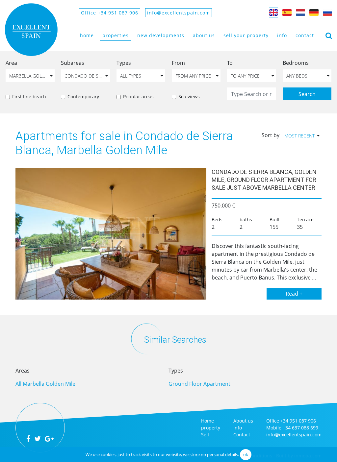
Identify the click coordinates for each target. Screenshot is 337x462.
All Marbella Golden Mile (45, 383)
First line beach (29, 96)
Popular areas (138, 96)
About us (204, 35)
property (210, 428)
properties (115, 35)
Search (307, 94)
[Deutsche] (314, 12)
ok (245, 454)
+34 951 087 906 (298, 421)
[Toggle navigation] (328, 35)
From (178, 62)
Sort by (270, 135)
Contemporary (83, 96)
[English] (273, 12)
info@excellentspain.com (178, 13)
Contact (305, 35)
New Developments (160, 35)
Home (87, 35)
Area (11, 62)
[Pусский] (327, 12)
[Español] (287, 12)
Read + (294, 293)
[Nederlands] (300, 12)
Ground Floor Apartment (199, 383)
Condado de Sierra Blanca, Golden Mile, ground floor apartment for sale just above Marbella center (264, 179)
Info (282, 35)
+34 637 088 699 (300, 428)
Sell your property (246, 35)
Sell (205, 434)
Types (124, 62)
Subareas (72, 62)
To (230, 62)
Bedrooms (296, 62)
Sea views (189, 96)
